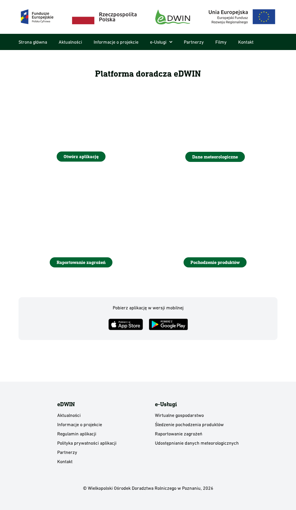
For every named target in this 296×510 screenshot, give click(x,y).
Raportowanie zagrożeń (81, 262)
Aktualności (70, 42)
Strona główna (32, 42)
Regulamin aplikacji (76, 433)
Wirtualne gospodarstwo (179, 415)
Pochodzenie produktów (215, 262)
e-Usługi (158, 42)
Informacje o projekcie (116, 42)
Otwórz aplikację (81, 156)
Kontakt (246, 42)
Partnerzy (194, 42)
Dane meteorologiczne (215, 157)
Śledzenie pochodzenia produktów (189, 424)
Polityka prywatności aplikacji (86, 443)
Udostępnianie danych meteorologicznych (197, 443)
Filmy (221, 42)
